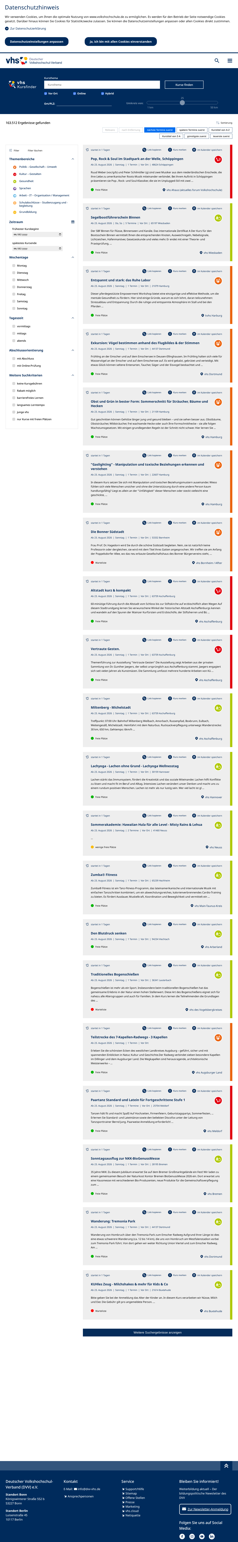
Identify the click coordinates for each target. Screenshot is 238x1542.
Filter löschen (35, 150)
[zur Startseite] (33, 60)
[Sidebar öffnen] (230, 61)
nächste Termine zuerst (160, 129)
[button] (157, 122)
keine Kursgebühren (29, 383)
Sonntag (22, 308)
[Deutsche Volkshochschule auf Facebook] (183, 1536)
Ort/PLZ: (49, 103)
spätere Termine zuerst (192, 129)
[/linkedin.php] (212, 1536)
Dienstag (22, 272)
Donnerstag (24, 287)
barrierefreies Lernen (30, 398)
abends (21, 340)
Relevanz (110, 129)
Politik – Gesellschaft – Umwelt (38, 167)
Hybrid (109, 93)
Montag (22, 265)
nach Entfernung (131, 129)
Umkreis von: (134, 103)
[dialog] (119, 26)
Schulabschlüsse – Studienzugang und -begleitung (43, 204)
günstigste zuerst (196, 136)
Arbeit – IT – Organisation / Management (44, 195)
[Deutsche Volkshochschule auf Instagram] (192, 1536)
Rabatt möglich (26, 390)
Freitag (21, 294)
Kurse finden (184, 85)
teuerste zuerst (221, 136)
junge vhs (23, 412)
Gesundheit (26, 181)
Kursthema (51, 78)
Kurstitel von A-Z (220, 129)
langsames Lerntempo (31, 405)
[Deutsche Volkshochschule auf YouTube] (202, 1536)
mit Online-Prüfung (29, 365)
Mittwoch (23, 280)
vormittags (23, 326)
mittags (21, 333)
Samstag (22, 301)
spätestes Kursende (24, 243)
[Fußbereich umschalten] (226, 1465)
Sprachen (25, 188)
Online (81, 93)
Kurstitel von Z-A (171, 136)
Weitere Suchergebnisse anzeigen (158, 1332)
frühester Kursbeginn (25, 229)
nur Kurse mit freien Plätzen (34, 419)
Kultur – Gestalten (30, 174)
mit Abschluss (25, 358)
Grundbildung (28, 212)
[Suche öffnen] (217, 61)
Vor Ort (53, 93)
